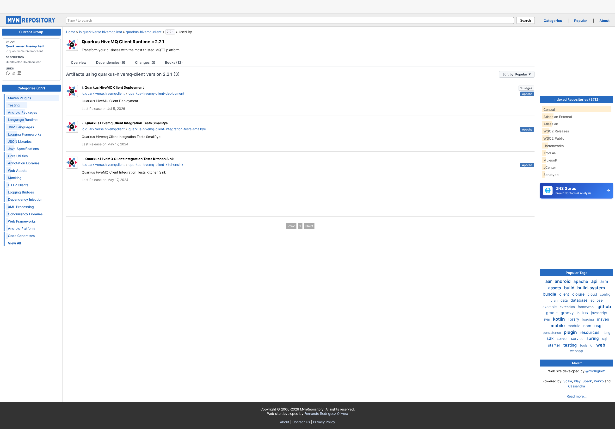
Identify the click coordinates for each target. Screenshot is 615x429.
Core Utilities (18, 156)
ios (585, 312)
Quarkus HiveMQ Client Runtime (116, 41)
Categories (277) (31, 88)
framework (587, 307)
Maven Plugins (19, 98)
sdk (551, 338)
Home (70, 32)
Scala (567, 381)
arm (604, 281)
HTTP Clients (18, 185)
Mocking (15, 178)
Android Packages (22, 112)
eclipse (596, 300)
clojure (579, 294)
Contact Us (301, 422)
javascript (599, 313)
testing (570, 345)
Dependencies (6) (110, 62)
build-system (591, 287)
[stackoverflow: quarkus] (13, 73)
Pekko (599, 381)
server (563, 338)
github (604, 306)
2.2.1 (159, 41)
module (574, 325)
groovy (568, 312)
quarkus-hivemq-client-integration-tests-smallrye (167, 129)
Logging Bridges (21, 192)
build (569, 287)
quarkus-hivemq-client (143, 32)
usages (526, 88)
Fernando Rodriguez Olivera (326, 413)
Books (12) (174, 62)
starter (554, 345)
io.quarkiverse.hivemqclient (100, 32)
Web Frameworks (22, 221)
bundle (550, 294)
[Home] (31, 23)
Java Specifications (23, 149)
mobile (558, 325)
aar (549, 281)
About (604, 21)
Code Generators (21, 236)
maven (603, 319)
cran (555, 300)
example (550, 307)
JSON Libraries (20, 141)
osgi (598, 325)
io (578, 313)
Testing (14, 105)
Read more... (577, 396)
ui (592, 345)
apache (581, 281)
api (594, 281)
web (600, 345)
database (580, 300)
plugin (571, 332)
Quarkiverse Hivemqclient (25, 46)
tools (584, 345)
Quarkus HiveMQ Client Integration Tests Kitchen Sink (129, 159)
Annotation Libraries (24, 163)
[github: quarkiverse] (8, 73)
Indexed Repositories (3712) (577, 99)
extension (568, 307)
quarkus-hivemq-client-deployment (156, 93)
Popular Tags (576, 273)
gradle (552, 312)
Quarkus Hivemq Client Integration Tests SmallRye (126, 123)
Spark (587, 381)
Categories (553, 21)
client (564, 294)
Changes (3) (145, 62)
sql (604, 338)
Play (577, 381)
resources (590, 332)
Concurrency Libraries (25, 214)
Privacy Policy (324, 422)
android (563, 281)
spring (593, 338)
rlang (606, 332)
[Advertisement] (307, 6)
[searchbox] (290, 20)
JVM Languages (21, 127)
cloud (593, 294)
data (564, 300)
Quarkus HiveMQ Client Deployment (114, 87)
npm (587, 325)
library (574, 319)
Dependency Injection (25, 199)
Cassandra (576, 386)
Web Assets (17, 170)
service (577, 338)
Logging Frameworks (25, 134)
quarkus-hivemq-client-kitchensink (156, 164)
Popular (580, 21)
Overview (78, 62)
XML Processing (21, 207)
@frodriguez (595, 371)
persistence (552, 332)
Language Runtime (22, 120)
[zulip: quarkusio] (19, 73)
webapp (576, 351)
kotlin (559, 319)
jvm (547, 319)
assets (555, 288)
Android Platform (21, 228)
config (605, 294)
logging (588, 319)
